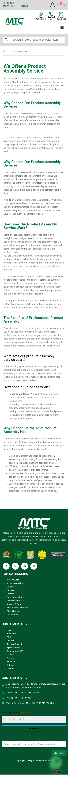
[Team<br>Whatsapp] (41, 14)
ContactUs (51, 18)
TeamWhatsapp (41, 18)
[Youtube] (24, 566)
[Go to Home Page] (4, 51)
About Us (11, 633)
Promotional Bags (15, 597)
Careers (10, 654)
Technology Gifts (15, 583)
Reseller (10, 658)
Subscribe (34, 728)
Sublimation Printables (17, 607)
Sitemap (11, 661)
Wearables (12, 593)
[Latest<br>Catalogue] (61, 14)
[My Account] (52, 4)
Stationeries (12, 590)
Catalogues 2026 (15, 651)
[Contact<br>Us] (51, 14)
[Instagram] (33, 566)
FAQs (9, 637)
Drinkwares (12, 587)
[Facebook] (6, 566)
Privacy (10, 640)
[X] (15, 566)
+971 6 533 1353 (15, 6)
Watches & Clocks (15, 600)
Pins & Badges (13, 611)
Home (10, 630)
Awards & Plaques (15, 604)
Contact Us (12, 668)
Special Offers (13, 647)
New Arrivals (13, 580)
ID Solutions (12, 614)
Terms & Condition (15, 644)
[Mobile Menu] (62, 28)
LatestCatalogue (61, 18)
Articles (10, 665)
